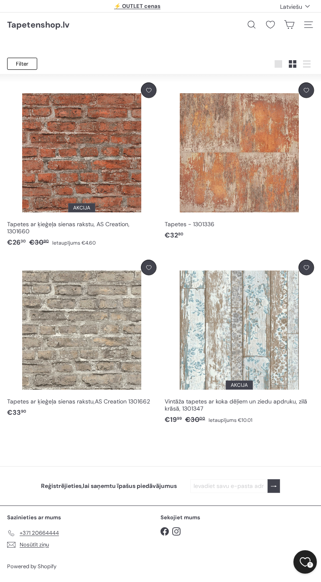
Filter (22, 63)
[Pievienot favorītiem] (148, 90)
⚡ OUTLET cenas (137, 6)
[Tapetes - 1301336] (239, 161)
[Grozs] (289, 25)
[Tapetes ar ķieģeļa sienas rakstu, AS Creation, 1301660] (81, 164)
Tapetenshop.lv (38, 25)
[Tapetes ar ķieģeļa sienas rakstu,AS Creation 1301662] (81, 338)
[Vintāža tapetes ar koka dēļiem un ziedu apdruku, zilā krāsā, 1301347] (239, 342)
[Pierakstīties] (274, 486)
